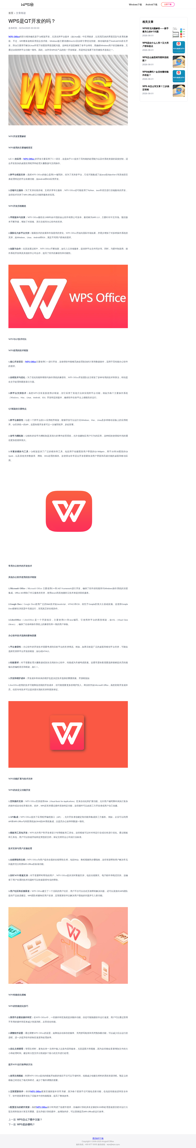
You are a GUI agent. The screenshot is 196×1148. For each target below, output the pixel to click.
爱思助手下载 (98, 1138)
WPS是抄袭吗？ (26, 1124)
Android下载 (151, 4)
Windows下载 (135, 4)
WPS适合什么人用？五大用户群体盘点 (155, 44)
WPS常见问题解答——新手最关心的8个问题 (155, 30)
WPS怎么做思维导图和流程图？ (155, 59)
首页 (10, 13)
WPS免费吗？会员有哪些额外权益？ (155, 73)
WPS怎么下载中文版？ (29, 1119)
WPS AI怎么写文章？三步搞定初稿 (155, 88)
